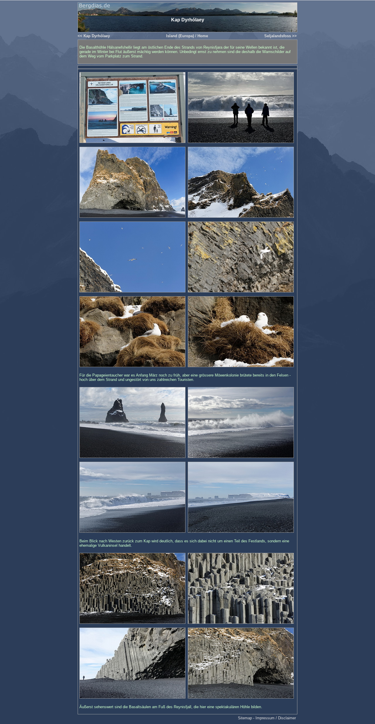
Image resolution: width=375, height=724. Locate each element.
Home (202, 36)
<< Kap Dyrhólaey (94, 36)
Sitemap (245, 718)
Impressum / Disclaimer (275, 718)
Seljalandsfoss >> (280, 36)
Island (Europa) (180, 36)
